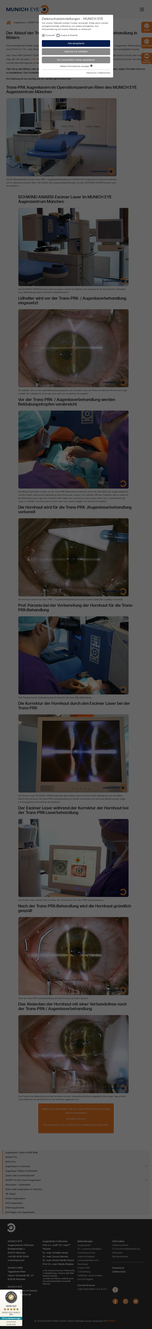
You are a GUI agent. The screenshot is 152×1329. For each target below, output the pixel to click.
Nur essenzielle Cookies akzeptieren (76, 59)
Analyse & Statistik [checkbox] (69, 35)
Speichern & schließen (76, 51)
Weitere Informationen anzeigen (75, 66)
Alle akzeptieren (76, 43)
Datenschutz (104, 72)
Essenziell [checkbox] (50, 35)
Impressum (91, 72)
